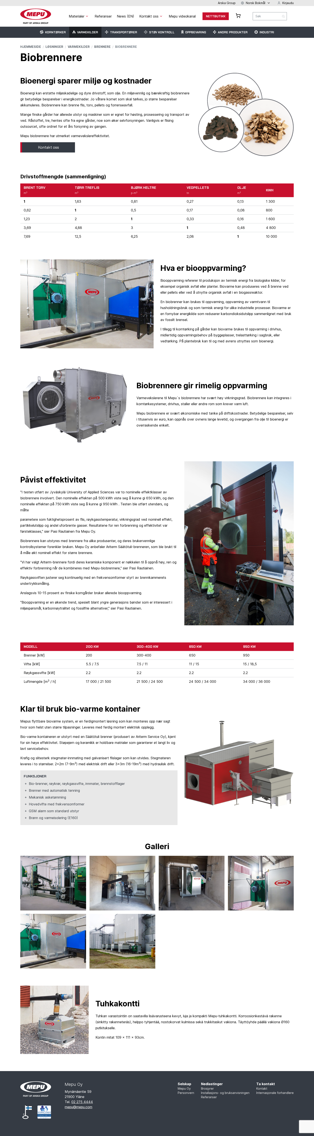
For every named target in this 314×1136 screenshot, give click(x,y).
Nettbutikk (215, 16)
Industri (267, 32)
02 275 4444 (82, 1102)
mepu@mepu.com (78, 1107)
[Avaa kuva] (53, 883)
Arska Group (227, 3)
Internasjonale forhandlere (275, 1093)
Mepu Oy (184, 1088)
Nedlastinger (212, 1084)
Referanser (209, 1097)
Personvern (186, 1093)
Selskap (184, 1084)
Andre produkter (233, 32)
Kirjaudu (288, 3)
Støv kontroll (162, 32)
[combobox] (270, 16)
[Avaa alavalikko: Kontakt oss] (161, 16)
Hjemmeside (30, 46)
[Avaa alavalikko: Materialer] (87, 16)
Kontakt (261, 1088)
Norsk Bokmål (255, 3)
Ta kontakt (265, 1084)
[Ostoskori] (238, 15)
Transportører (123, 32)
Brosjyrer (207, 1088)
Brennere (102, 46)
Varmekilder (87, 32)
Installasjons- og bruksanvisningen (225, 1093)
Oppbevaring (195, 32)
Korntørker (55, 32)
